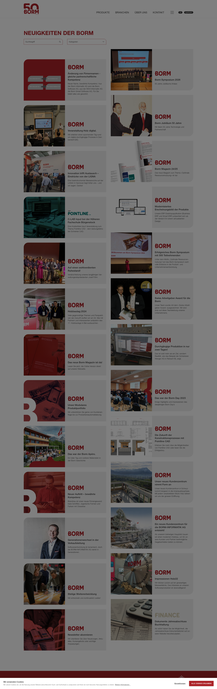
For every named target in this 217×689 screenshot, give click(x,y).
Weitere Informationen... (123, 685)
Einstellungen (180, 683)
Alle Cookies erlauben (201, 683)
